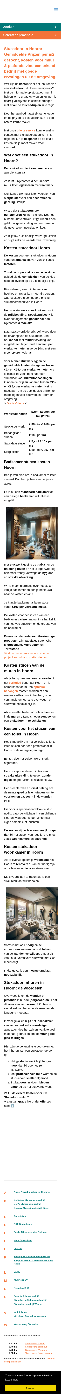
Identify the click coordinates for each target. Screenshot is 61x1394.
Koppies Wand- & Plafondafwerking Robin (33, 1262)
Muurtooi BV (21, 1280)
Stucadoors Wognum (36, 1350)
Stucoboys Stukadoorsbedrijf (30, 1300)
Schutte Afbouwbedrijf (26, 1296)
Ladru (17, 1272)
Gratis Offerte (15, 403)
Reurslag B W (21, 1288)
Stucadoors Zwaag (35, 1343)
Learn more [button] (11, 1379)
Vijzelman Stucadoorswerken (30, 1316)
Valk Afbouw (20, 1312)
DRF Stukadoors (23, 1224)
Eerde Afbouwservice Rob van (30, 1232)
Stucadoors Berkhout (36, 1347)
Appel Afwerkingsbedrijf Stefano (32, 1192)
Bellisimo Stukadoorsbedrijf (29, 1200)
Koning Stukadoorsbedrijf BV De (32, 1256)
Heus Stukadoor (23, 1240)
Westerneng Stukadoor (26, 1324)
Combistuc (20, 1216)
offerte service (26, 130)
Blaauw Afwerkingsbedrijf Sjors (31, 1208)
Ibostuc (18, 1248)
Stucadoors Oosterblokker (38, 1353)
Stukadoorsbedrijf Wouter (28, 1304)
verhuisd (15, 682)
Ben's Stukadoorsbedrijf (27, 1204)
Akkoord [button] (30, 1388)
